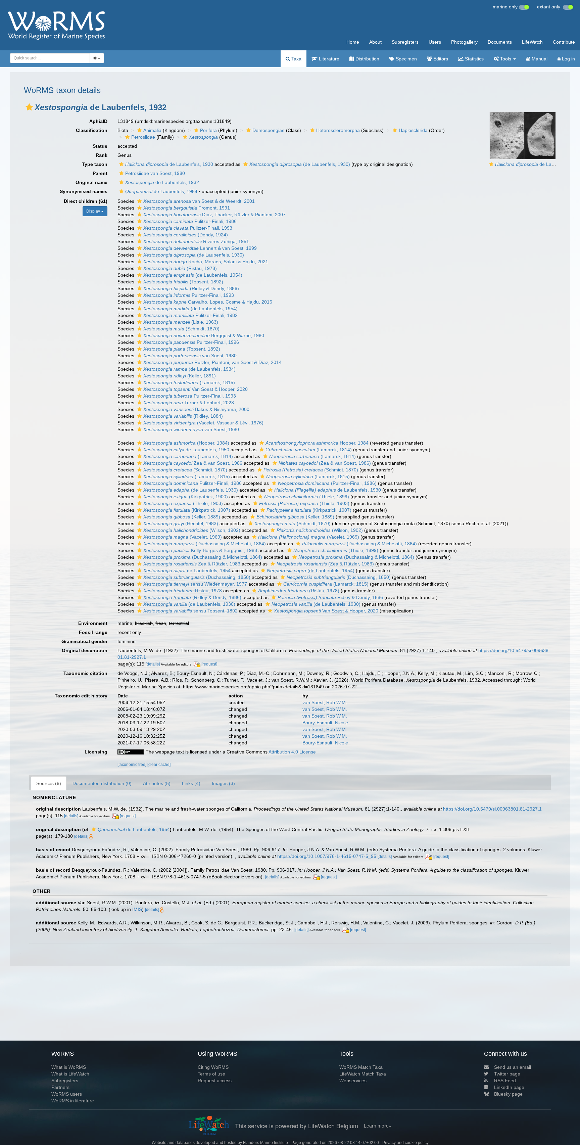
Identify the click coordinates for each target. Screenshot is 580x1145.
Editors (440, 58)
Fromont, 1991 (186, 208)
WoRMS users (66, 1094)
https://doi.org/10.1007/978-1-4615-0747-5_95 (326, 856)
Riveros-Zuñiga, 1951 (196, 241)
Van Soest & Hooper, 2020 (195, 389)
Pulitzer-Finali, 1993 (187, 228)
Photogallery (464, 42)
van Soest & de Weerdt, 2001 (199, 201)
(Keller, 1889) (181, 516)
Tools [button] (506, 58)
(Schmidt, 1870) (181, 328)
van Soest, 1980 (190, 355)
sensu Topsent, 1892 (190, 610)
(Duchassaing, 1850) (196, 577)
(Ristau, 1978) (180, 268)
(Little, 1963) (180, 322)
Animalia (152, 130)
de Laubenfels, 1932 (162, 182)
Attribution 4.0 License (292, 751)
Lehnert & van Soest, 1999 (200, 248)
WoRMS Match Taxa (361, 1067)
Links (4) (191, 783)
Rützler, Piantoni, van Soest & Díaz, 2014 (212, 362)
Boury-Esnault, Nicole (325, 722)
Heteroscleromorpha (338, 130)
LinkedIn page (509, 1087)
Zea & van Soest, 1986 (192, 463)
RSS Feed (505, 1080)
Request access (215, 1080)
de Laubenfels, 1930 (169, 164)
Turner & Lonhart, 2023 (188, 402)
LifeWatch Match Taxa (362, 1074)
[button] (29, 107)
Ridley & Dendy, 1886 (330, 597)
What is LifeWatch (70, 1074)
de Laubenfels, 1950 (186, 449)
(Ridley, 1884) (183, 416)
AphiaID (98, 121)
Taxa (295, 58)
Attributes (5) (157, 783)
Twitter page (507, 1074)
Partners (60, 1087)
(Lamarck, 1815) (189, 382)
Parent (100, 173)
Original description (84, 650)
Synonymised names (83, 191)
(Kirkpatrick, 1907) (186, 510)
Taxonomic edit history (81, 695)
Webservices (353, 1080)
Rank (101, 155)
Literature (328, 58)
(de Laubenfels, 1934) (189, 369)
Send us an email (512, 1067)
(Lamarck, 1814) (308, 449)
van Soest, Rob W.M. (324, 702)
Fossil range (93, 632)
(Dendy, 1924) (185, 234)
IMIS (137, 909)
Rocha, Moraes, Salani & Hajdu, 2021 (205, 261)
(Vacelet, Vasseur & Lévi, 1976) (203, 422)
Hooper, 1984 (317, 443)
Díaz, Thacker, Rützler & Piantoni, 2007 (214, 214)
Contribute (564, 42)
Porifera (208, 130)
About (375, 42)
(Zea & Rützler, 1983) (325, 563)
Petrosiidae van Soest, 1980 (155, 173)
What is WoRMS (68, 1067)
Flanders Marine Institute (265, 1142)
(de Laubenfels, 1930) (299, 164)
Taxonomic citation (85, 673)
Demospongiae (268, 130)
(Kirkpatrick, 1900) (185, 496)
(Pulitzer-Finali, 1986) (327, 483)
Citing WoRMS (213, 1067)
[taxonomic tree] (132, 764)
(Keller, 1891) (179, 375)
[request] (209, 664)
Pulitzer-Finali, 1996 (191, 342)
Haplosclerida (413, 130)
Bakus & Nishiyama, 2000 (196, 409)
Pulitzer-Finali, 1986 (190, 221)
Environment (92, 623)
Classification (91, 130)
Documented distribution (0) (102, 783)
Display (93, 211)
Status (100, 146)
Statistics (474, 58)
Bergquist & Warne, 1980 (203, 335)
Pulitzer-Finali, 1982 (190, 315)
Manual (538, 58)
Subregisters (405, 42)
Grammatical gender (84, 641)
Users (435, 42)
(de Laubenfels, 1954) (192, 275)
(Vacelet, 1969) (182, 537)
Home (352, 42)
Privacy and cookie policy (405, 1142)
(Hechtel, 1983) (180, 523)
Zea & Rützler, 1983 (191, 563)
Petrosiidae (143, 137)
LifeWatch (532, 42)
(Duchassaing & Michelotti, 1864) (204, 543)
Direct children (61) (85, 201)
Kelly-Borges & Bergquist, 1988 (200, 550)
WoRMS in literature (72, 1100)
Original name (91, 182)
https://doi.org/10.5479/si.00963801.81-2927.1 (492, 809)
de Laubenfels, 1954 (161, 191)
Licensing (96, 751)
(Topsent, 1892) (183, 281)
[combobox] (50, 58)
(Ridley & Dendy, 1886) (191, 288)
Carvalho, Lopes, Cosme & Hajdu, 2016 (207, 302)
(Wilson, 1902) (191, 530)
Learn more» (377, 1126)
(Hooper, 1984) (186, 443)
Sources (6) (48, 783)
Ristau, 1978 (182, 590)
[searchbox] (48, 58)
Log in (568, 58)
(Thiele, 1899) (306, 496)
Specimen (405, 58)
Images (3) (223, 783)
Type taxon (94, 164)
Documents (500, 42)
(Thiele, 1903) (183, 503)
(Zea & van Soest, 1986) (325, 463)
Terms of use (211, 1074)
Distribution (366, 58)
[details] (153, 664)
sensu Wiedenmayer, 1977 (195, 584)
